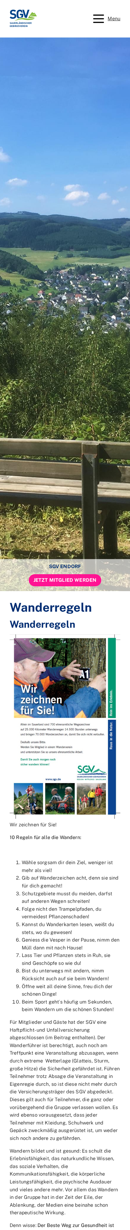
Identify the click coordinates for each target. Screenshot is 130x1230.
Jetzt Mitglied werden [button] (65, 580)
